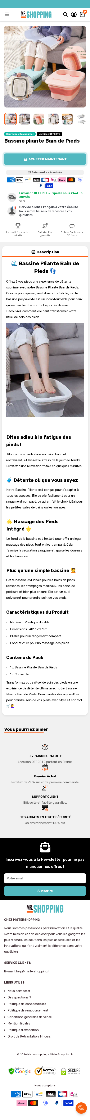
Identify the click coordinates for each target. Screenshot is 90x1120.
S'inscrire (45, 891)
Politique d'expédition (23, 1030)
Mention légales (19, 1023)
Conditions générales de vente (30, 1017)
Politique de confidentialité (27, 1004)
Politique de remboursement (28, 1010)
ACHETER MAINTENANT (47, 159)
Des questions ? (19, 997)
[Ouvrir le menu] (7, 14)
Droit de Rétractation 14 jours (29, 1036)
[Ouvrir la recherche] (65, 14)
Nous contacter (19, 991)
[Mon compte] (74, 14)
